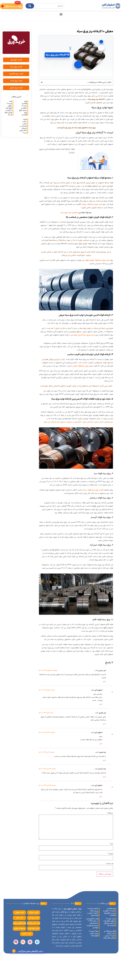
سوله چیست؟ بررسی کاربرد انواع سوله (93, 933)
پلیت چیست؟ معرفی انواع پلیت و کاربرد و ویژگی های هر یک (8, 108)
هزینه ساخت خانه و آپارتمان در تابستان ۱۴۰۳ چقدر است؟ (23, 126)
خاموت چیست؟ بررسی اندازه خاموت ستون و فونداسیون (92, 912)
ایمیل (110, 854)
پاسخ (104, 682)
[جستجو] (30, 6)
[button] (61, 14)
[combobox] (44, 6)
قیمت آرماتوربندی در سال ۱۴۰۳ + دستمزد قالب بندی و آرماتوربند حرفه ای (92, 923)
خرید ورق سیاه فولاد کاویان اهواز (97, 260)
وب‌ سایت (109, 863)
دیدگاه (110, 813)
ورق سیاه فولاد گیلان (81, 366)
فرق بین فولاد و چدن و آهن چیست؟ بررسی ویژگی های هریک (109, 934)
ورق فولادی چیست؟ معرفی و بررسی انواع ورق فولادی (23, 108)
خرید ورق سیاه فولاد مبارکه (92, 204)
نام (111, 844)
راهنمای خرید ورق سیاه (69, 212)
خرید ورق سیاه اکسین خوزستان (82, 335)
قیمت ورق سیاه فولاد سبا (93, 490)
